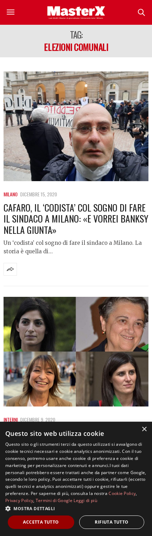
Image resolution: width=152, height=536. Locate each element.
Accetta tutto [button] (41, 522)
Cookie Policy (122, 493)
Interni (11, 419)
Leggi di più (85, 500)
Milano (11, 194)
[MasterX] (76, 12)
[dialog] (76, 479)
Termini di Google (54, 500)
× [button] (144, 429)
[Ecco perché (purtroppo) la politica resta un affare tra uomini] (76, 352)
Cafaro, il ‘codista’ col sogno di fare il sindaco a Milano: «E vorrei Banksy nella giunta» (76, 218)
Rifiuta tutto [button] (111, 522)
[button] (76, 508)
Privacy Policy (19, 500)
